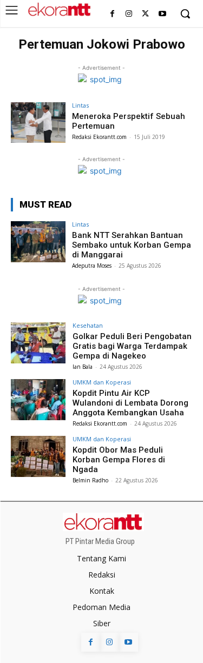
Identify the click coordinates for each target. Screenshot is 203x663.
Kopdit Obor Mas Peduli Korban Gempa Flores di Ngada (119, 459)
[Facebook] (112, 14)
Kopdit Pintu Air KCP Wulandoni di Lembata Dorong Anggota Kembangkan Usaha (130, 402)
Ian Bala (83, 366)
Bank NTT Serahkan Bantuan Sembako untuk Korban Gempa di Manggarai (131, 245)
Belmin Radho (90, 480)
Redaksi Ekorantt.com (99, 137)
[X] (145, 14)
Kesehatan (88, 325)
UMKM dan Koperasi (102, 382)
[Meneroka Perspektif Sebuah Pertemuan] (38, 122)
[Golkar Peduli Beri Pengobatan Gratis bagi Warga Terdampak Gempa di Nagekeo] (38, 342)
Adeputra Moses (92, 265)
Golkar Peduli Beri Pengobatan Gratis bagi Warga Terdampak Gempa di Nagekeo (132, 346)
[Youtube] (162, 14)
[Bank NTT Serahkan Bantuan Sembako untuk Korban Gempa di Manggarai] (38, 241)
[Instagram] (129, 14)
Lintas (80, 105)
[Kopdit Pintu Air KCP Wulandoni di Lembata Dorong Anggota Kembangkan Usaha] (38, 399)
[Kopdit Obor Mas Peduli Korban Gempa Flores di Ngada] (38, 456)
